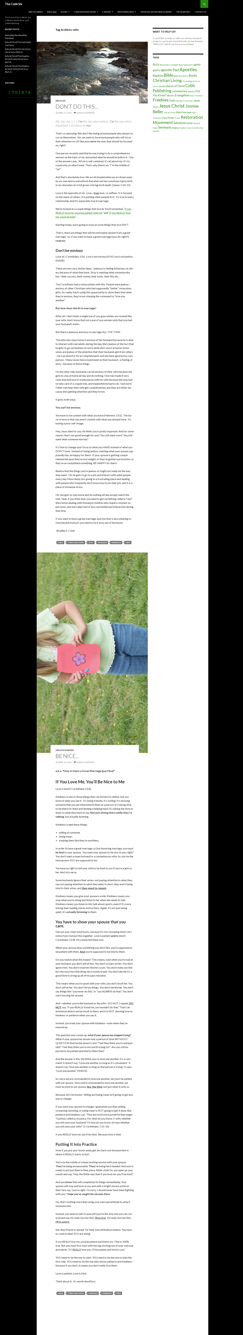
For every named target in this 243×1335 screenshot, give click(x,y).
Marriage (116, 542)
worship (156, 131)
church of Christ (175, 86)
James (197, 100)
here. (191, 44)
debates (191, 91)
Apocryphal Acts (186, 65)
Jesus (156, 106)
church (162, 86)
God (171, 100)
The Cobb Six (13, 4)
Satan (189, 123)
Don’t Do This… (77, 106)
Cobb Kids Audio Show (85, 12)
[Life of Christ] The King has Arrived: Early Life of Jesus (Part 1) (17, 69)
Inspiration (188, 101)
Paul (164, 117)
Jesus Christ (172, 106)
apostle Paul (170, 70)
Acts (156, 64)
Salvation (179, 123)
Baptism (158, 75)
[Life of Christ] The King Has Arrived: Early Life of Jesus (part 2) (17, 59)
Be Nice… (68, 756)
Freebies (160, 99)
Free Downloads (125, 12)
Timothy (182, 128)
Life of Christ (169, 112)
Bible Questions (181, 76)
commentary (179, 91)
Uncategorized (65, 750)
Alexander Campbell (169, 65)
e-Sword (106, 12)
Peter (171, 117)
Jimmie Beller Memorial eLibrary (156, 12)
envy (91, 542)
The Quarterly (183, 12)
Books (64, 12)
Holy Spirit (179, 101)
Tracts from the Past (194, 128)
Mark (179, 112)
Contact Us (200, 12)
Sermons (164, 127)
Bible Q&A (52, 12)
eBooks (170, 95)
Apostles (188, 69)
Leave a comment (86, 113)
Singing (175, 127)
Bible (60, 542)
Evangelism (182, 95)
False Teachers (196, 96)
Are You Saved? (36, 12)
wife (128, 542)
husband (102, 542)
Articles (60, 100)
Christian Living (76, 542)
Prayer (177, 118)
